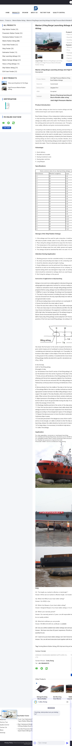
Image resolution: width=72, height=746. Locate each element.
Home (7, 12)
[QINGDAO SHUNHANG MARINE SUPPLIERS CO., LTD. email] (4, 123)
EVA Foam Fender (8, 71)
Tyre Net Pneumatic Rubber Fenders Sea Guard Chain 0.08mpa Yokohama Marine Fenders (30, 730)
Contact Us (3, 727)
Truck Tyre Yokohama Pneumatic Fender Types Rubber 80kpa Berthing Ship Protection (30, 720)
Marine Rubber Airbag (18, 20)
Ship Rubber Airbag (8, 68)
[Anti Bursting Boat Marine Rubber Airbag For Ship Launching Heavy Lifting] (57, 688)
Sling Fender (6, 48)
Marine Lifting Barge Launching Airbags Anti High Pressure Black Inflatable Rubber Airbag (48, 62)
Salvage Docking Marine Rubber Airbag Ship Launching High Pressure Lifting (42, 698)
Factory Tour (45, 12)
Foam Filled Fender (8, 45)
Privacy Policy (9, 742)
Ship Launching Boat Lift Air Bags (18, 83)
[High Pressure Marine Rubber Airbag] (4, 88)
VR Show (25, 12)
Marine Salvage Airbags (10, 60)
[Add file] (35, 743)
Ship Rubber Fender (8, 29)
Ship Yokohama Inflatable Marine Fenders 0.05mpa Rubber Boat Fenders (30, 725)
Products (15, 12)
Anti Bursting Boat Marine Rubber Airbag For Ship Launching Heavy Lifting (57, 698)
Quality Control (59, 12)
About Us (34, 12)
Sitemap (2, 732)
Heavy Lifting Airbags (9, 64)
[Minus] (67, 702)
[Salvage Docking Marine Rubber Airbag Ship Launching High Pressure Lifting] (42, 688)
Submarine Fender (8, 52)
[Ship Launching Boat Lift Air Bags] (4, 83)
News (1, 730)
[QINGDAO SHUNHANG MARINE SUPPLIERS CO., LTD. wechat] (14, 123)
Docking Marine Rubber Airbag (47, 646)
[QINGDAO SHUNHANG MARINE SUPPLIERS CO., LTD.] (36, 8)
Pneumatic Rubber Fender (11, 33)
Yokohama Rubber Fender (10, 37)
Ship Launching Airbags (9, 56)
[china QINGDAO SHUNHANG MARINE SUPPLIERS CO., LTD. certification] (7, 105)
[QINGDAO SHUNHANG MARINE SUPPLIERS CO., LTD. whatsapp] (9, 123)
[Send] (67, 743)
